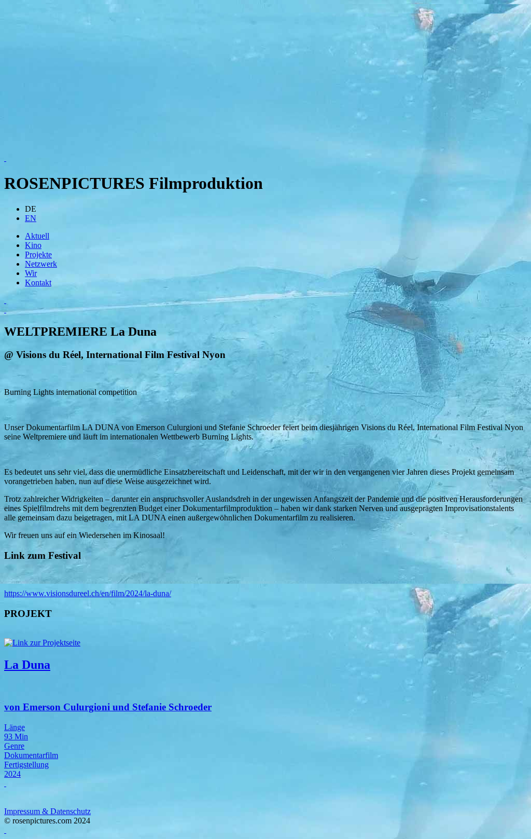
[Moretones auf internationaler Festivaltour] (265, 300)
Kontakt (38, 282)
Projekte (38, 254)
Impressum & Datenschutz (47, 811)
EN (30, 218)
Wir (31, 273)
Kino (33, 245)
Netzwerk (41, 263)
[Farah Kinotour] (265, 309)
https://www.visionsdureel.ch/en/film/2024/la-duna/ (87, 593)
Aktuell (37, 235)
